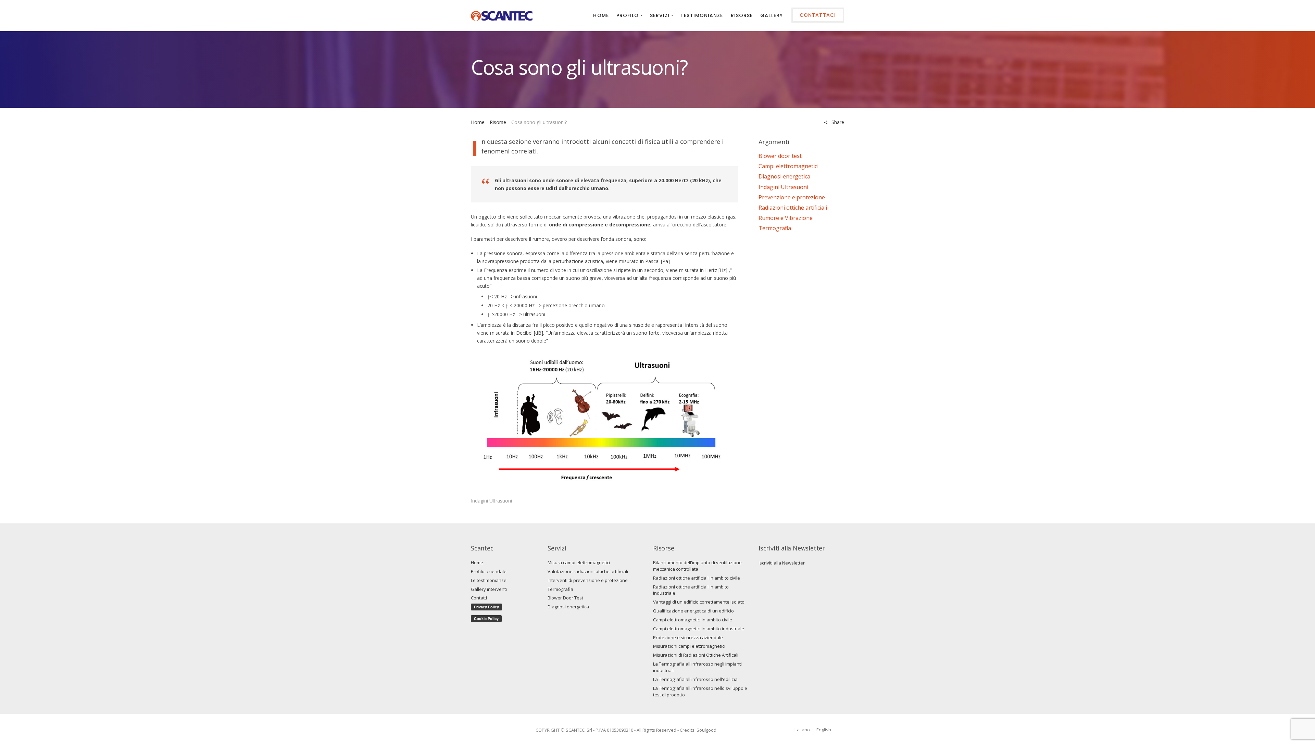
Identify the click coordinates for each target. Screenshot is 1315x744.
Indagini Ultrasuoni (491, 500)
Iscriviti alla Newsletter (782, 563)
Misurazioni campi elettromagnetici (689, 646)
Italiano (802, 730)
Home (478, 122)
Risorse (498, 122)
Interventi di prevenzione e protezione (588, 580)
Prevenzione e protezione (792, 197)
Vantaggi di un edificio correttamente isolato (698, 602)
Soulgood (706, 730)
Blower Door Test (565, 598)
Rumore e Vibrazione (786, 218)
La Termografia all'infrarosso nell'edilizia (695, 679)
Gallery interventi (489, 589)
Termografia (775, 228)
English (823, 730)
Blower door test (780, 156)
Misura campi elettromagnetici (579, 562)
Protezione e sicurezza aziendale (688, 637)
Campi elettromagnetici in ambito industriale (698, 628)
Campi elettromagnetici (788, 166)
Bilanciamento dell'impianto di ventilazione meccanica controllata (697, 565)
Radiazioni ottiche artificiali (793, 207)
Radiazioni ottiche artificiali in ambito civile (696, 578)
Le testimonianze (488, 580)
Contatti (479, 598)
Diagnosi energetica (784, 176)
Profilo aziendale (488, 571)
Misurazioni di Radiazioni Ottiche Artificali (695, 655)
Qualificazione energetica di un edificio (693, 611)
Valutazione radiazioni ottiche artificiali (588, 571)
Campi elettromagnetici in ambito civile (692, 620)
